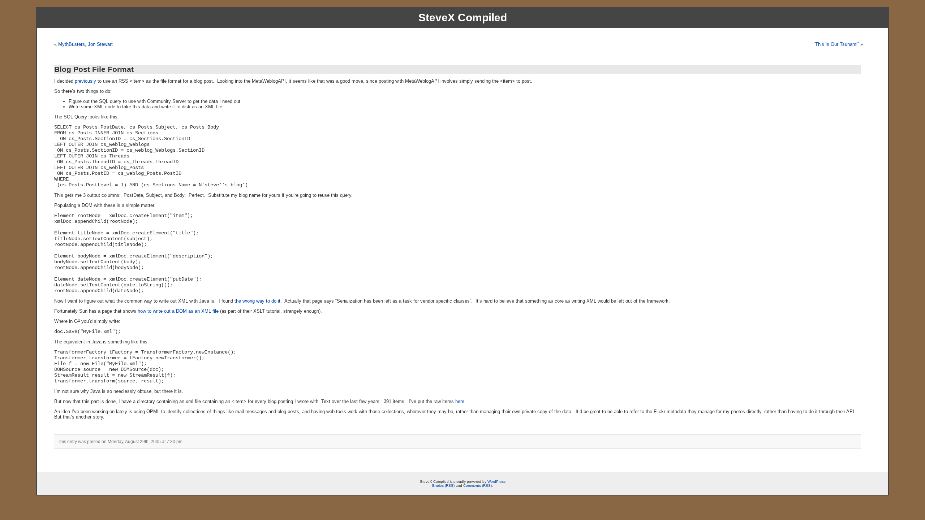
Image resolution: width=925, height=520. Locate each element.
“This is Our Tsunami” (836, 44)
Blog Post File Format (94, 69)
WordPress (496, 482)
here (459, 401)
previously (85, 81)
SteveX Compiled (462, 17)
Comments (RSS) (477, 486)
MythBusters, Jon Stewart (85, 44)
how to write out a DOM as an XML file (178, 311)
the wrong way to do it (257, 301)
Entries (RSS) (443, 486)
